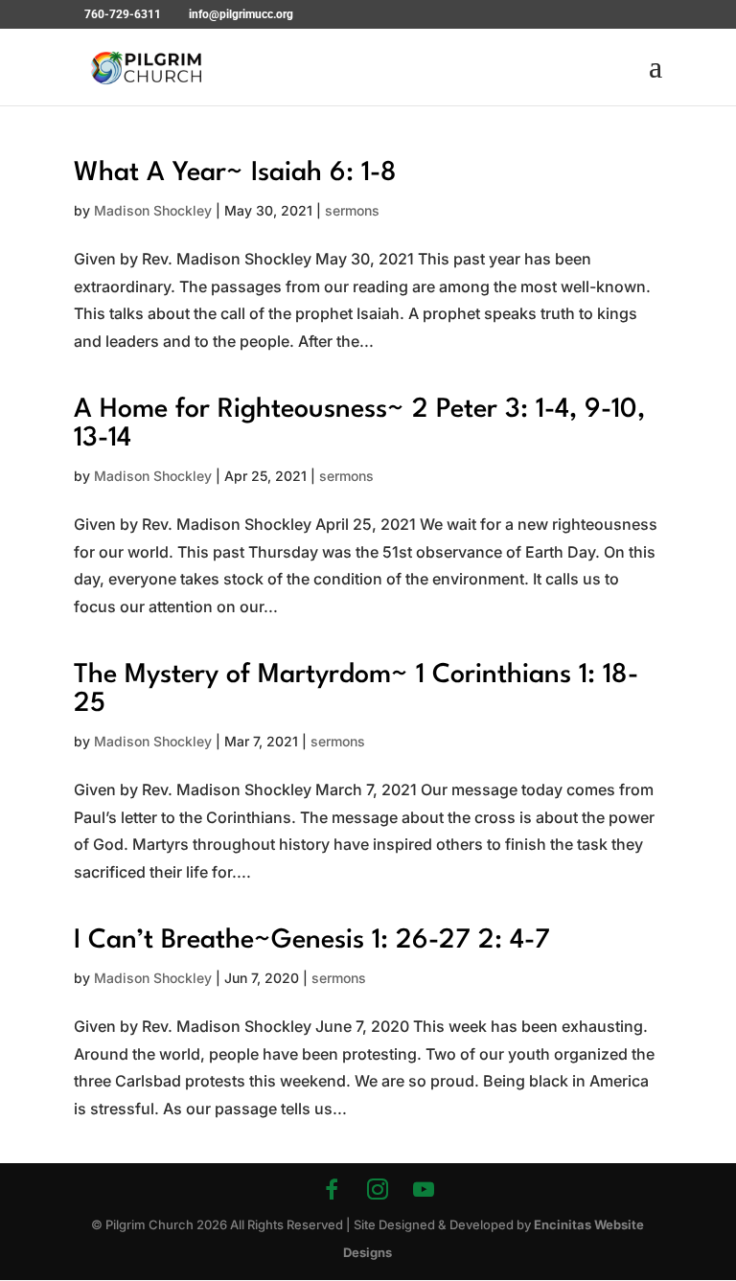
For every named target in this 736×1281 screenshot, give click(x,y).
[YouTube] (423, 1189)
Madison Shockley (153, 210)
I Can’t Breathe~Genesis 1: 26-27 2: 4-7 (312, 940)
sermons (352, 210)
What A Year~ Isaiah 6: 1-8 (235, 173)
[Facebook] (331, 1189)
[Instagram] (377, 1189)
